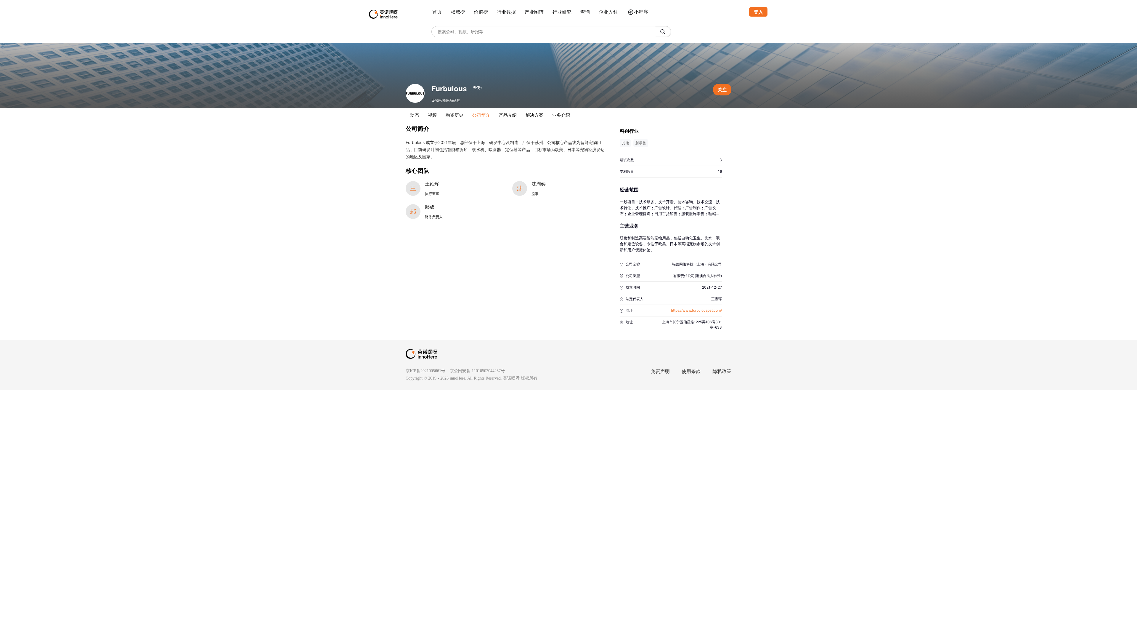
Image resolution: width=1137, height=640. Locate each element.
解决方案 (534, 115)
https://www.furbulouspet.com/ (696, 310)
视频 (432, 115)
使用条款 (691, 371)
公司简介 (481, 115)
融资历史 (454, 115)
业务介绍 (561, 115)
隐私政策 (721, 371)
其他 (625, 143)
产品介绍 (508, 115)
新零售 (640, 143)
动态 (414, 115)
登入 (758, 12)
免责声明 (660, 371)
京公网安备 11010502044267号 (477, 371)
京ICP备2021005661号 (425, 371)
